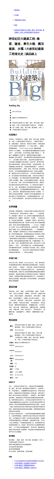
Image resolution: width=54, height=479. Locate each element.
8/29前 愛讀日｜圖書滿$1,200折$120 (25, 467)
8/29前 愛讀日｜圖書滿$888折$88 (24, 465)
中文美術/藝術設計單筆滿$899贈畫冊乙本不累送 (29, 461)
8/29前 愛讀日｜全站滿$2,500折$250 (25, 463)
